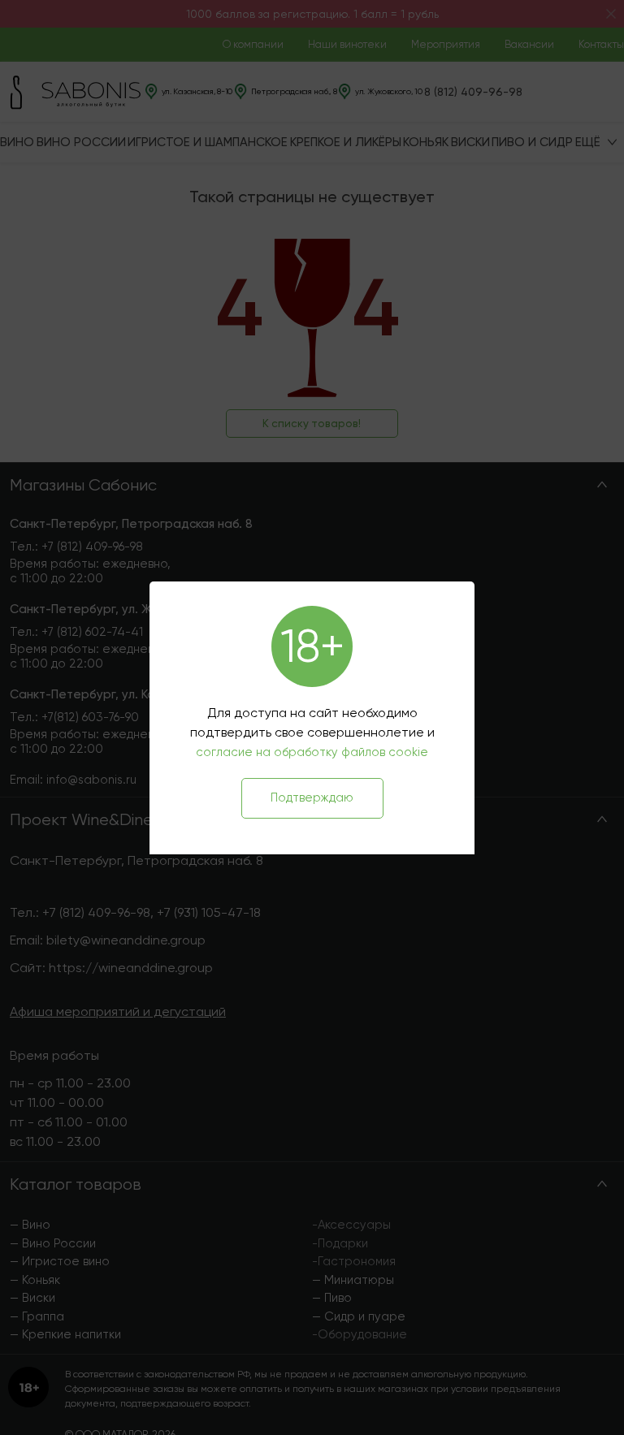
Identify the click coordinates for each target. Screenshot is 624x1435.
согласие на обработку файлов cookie (312, 752)
